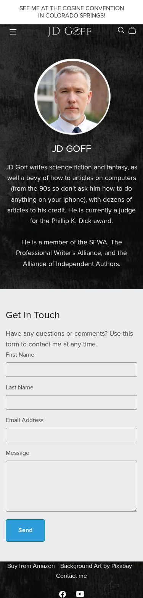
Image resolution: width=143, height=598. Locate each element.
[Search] (121, 30)
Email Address (24, 420)
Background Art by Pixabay (96, 566)
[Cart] (135, 30)
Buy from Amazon (31, 566)
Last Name (20, 387)
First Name (20, 355)
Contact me (71, 576)
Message (17, 453)
